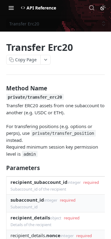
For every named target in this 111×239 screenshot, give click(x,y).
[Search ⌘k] (92, 8)
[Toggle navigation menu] (11, 8)
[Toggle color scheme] (103, 8)
